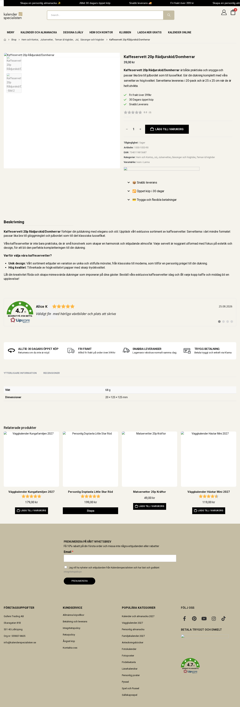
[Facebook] (184, 618)
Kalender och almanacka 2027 (138, 616)
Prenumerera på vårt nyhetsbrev (87, 541)
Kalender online (179, 32)
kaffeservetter (176, 231)
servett (165, 243)
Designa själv (73, 32)
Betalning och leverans (75, 621)
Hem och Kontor (101, 32)
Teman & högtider (206, 157)
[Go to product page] (31, 459)
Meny (10, 32)
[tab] (51, 373)
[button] (208, 665)
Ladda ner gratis (149, 32)
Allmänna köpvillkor (73, 615)
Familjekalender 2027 (133, 636)
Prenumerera (79, 581)
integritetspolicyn (73, 571)
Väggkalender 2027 (132, 622)
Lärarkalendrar (129, 668)
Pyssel (125, 681)
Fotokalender (129, 649)
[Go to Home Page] (5, 40)
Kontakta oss (70, 647)
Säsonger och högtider (184, 157)
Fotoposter (128, 655)
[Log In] (224, 15)
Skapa (90, 510)
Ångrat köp (69, 641)
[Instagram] (213, 618)
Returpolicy (69, 634)
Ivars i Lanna (143, 162)
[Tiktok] (223, 618)
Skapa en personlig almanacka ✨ (38, 2)
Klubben (125, 32)
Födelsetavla (129, 662)
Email (68, 552)
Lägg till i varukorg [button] (33, 510)
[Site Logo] (13, 16)
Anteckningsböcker (132, 642)
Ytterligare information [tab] (20, 373)
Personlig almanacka (133, 629)
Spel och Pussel (130, 688)
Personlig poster (131, 675)
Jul (155, 157)
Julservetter (164, 157)
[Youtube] (204, 618)
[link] (120, 312)
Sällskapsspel (129, 695)
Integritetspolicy (71, 628)
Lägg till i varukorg (169, 129)
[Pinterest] (194, 618)
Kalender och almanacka (39, 32)
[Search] (168, 15)
